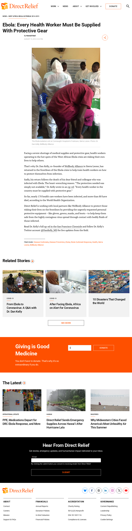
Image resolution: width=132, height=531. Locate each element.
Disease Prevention (57, 242)
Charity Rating (74, 506)
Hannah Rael (31, 36)
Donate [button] (113, 6)
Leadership (104, 511)
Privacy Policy (106, 515)
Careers (6, 511)
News (65, 6)
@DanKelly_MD (49, 230)
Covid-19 (10, 298)
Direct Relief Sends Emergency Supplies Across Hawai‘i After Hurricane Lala (65, 423)
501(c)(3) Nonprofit (76, 511)
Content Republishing (109, 506)
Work (53, 6)
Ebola (67, 242)
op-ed (71, 186)
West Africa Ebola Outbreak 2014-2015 (24, 16)
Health (94, 242)
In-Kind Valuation (43, 515)
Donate (104, 348)
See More (66, 323)
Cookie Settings (106, 519)
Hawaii (49, 414)
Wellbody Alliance (74, 166)
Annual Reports (42, 506)
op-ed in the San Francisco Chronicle (63, 226)
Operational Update (11, 414)
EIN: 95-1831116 (74, 515)
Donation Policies (43, 511)
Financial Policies (42, 519)
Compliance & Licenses (77, 519)
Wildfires (94, 414)
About (76, 6)
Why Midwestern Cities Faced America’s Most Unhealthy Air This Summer (108, 423)
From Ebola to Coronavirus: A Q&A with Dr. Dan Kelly (21, 308)
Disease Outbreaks (41, 242)
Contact (6, 506)
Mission (6, 515)
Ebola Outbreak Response (81, 242)
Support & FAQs (9, 519)
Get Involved (92, 6)
